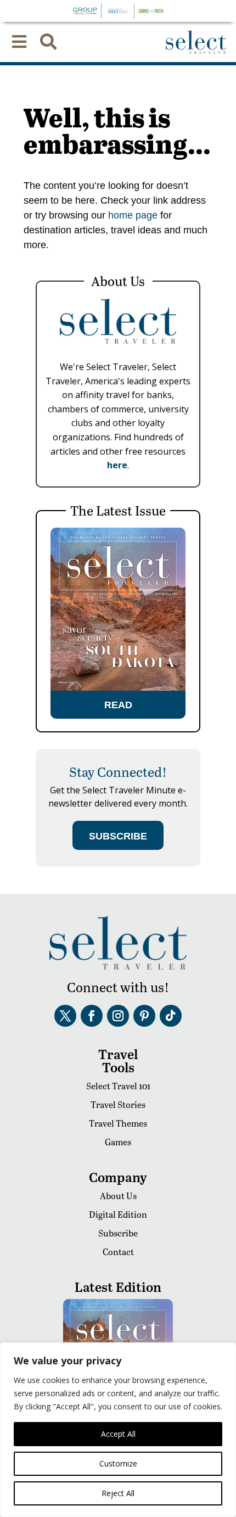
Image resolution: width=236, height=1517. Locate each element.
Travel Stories (118, 1104)
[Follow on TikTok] (171, 1016)
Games (118, 1141)
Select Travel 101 (118, 1085)
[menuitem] (19, 41)
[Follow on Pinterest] (144, 1016)
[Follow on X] (65, 1016)
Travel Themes (118, 1123)
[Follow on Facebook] (92, 1016)
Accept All (118, 1434)
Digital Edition (118, 1214)
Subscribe (118, 1233)
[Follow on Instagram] (118, 1016)
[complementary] (118, 1429)
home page (131, 215)
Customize (118, 1463)
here (117, 465)
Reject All (118, 1493)
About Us (118, 1195)
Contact (118, 1251)
